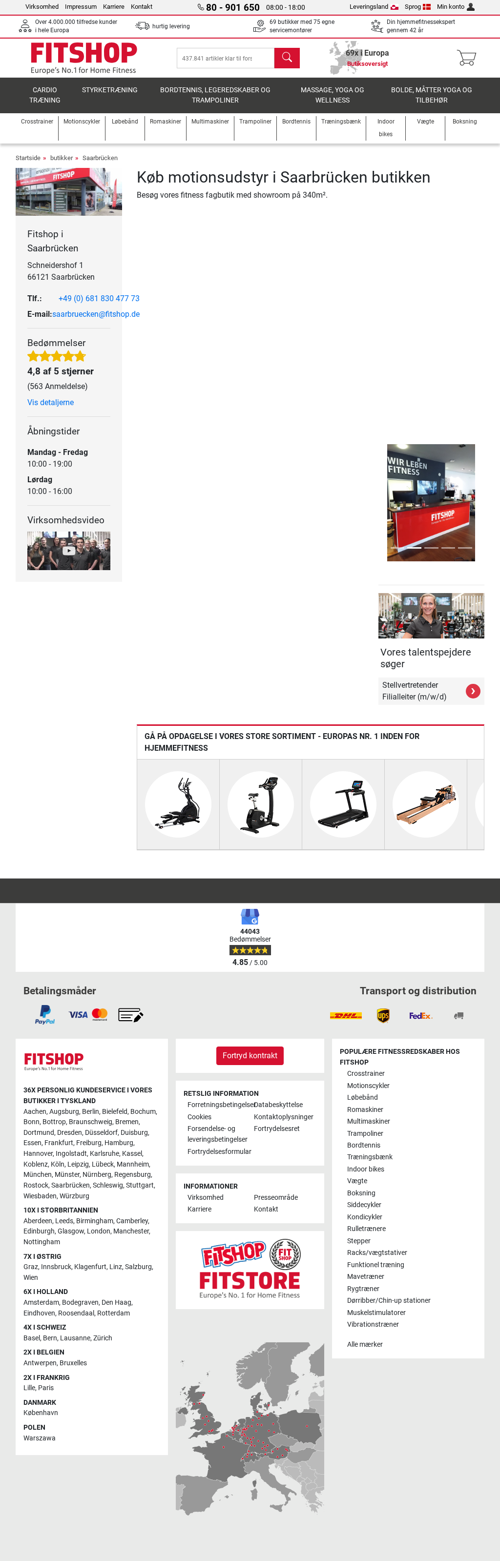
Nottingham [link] (41, 1242)
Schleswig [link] (108, 1185)
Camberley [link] (132, 1221)
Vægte (357, 1181)
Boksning (361, 1193)
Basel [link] (31, 1338)
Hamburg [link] (118, 1143)
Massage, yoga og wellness (332, 95)
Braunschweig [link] (90, 1122)
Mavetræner (365, 1277)
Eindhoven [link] (39, 1313)
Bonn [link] (31, 1122)
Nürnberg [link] (97, 1175)
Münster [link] (67, 1175)
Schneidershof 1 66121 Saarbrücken (61, 271)
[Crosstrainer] (178, 803)
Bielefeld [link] (114, 1112)
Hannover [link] (38, 1154)
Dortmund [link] (38, 1133)
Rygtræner (363, 1289)
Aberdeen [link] (37, 1221)
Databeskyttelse (278, 1105)
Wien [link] (30, 1277)
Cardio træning (45, 95)
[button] (380, 502)
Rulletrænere (366, 1229)
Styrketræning (110, 90)
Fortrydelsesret (277, 1129)
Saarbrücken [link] (70, 1185)
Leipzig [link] (78, 1164)
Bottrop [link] (54, 1122)
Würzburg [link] (74, 1196)
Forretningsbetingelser (217, 1105)
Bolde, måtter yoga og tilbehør (431, 95)
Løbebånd (362, 1097)
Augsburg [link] (64, 1112)
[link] (44, 1015)
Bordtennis (363, 1145)
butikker (61, 158)
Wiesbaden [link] (40, 1196)
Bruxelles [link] (73, 1363)
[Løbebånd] (343, 803)
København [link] (40, 1413)
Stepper (359, 1241)
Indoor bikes (365, 1169)
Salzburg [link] (138, 1267)
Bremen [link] (127, 1122)
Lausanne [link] (75, 1338)
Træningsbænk (370, 1157)
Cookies (199, 1117)
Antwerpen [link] (40, 1363)
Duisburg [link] (134, 1133)
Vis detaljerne (50, 402)
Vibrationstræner (373, 1324)
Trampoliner (365, 1134)
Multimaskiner (368, 1121)
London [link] (98, 1231)
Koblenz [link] (35, 1164)
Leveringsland (369, 6)
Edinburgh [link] (39, 1231)
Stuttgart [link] (140, 1185)
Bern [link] (50, 1338)
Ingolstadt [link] (71, 1154)
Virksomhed (42, 6)
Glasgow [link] (71, 1231)
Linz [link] (115, 1267)
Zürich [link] (102, 1338)
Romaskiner (365, 1110)
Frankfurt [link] (58, 1143)
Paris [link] (46, 1388)
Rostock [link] (35, 1185)
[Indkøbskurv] (469, 58)
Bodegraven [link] (80, 1302)
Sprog (413, 6)
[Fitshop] (84, 57)
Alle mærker (365, 1344)
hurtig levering (171, 26)
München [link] (37, 1175)
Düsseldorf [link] (101, 1133)
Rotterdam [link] (113, 1313)
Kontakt (141, 6)
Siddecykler (364, 1205)
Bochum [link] (143, 1112)
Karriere (114, 6)
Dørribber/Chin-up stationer (389, 1300)
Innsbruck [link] (56, 1267)
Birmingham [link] (94, 1221)
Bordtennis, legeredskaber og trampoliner (215, 95)
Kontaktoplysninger (283, 1117)
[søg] (287, 58)
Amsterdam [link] (41, 1302)
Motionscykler (368, 1086)
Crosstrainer (366, 1073)
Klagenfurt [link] (90, 1267)
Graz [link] (30, 1267)
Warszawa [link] (39, 1438)
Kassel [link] (132, 1154)
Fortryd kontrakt (250, 1055)
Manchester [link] (131, 1231)
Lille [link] (29, 1388)
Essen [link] (32, 1143)
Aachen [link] (34, 1112)
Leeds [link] (64, 1221)
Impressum (81, 6)
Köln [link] (57, 1164)
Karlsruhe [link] (104, 1154)
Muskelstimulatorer (376, 1313)
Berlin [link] (90, 1112)
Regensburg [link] (132, 1175)
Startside (28, 158)
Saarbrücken (100, 158)
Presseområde (276, 1197)
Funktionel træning (375, 1265)
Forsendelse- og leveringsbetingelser (217, 1134)
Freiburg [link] (89, 1143)
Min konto (450, 6)
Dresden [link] (69, 1133)
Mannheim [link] (133, 1164)
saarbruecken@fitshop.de (96, 314)
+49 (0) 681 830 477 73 (99, 298)
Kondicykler (364, 1217)
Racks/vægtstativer (377, 1253)
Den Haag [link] (116, 1302)
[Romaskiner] (426, 803)
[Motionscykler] (261, 803)
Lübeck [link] (103, 1164)
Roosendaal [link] (76, 1313)
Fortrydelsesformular (217, 1152)
